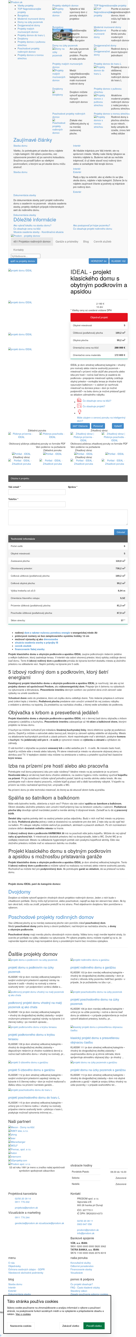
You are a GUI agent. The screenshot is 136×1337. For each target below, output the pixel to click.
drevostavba (51, 639)
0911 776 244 (22, 1217)
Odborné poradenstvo (82, 1266)
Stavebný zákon (78, 1290)
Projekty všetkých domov (65, 5)
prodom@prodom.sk (88, 1230)
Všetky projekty (26, 5)
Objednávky (14, 1266)
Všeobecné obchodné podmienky (25, 1272)
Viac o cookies (23, 1314)
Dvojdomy (23, 38)
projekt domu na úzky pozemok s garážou (98, 1070)
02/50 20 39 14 (23, 1198)
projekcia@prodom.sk (26, 1207)
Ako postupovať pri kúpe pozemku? (91, 225)
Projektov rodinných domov (32, 241)
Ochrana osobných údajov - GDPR (26, 1269)
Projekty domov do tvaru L (31, 35)
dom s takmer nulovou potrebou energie (47, 632)
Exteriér (77, 172)
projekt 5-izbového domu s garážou (31, 1070)
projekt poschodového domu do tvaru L (34, 1097)
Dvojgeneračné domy (29, 25)
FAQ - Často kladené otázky (85, 1287)
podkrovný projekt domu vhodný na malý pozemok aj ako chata (35, 1004)
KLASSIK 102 (118, 261)
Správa (72, 486)
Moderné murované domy (31, 18)
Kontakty (18, 250)
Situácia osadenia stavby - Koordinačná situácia (38, 232)
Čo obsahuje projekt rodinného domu (92, 228)
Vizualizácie (76, 1272)
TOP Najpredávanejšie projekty (110, 5)
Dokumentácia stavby (24, 195)
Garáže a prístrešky (67, 241)
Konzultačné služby (80, 1262)
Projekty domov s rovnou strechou (112, 113)
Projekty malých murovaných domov (28, 30)
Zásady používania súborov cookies (89, 1294)
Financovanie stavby (81, 1269)
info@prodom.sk (85, 1233)
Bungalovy (23, 15)
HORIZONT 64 (98, 261)
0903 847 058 (84, 1224)
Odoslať (121, 532)
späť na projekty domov (22, 261)
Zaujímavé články (32, 139)
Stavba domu (20, 145)
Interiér (77, 145)
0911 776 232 (22, 1201)
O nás (11, 1262)
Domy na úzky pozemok (30, 22)
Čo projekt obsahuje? (81, 1284)
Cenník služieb (102, 241)
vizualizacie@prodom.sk (51, 1223)
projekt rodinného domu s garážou (93, 967)
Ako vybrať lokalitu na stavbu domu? (32, 225)
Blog (86, 241)
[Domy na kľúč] (21, 1126)
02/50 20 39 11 (85, 1220)
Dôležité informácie (34, 219)
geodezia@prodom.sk (26, 1223)
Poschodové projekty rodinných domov (28, 50)
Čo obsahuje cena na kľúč (27, 228)
